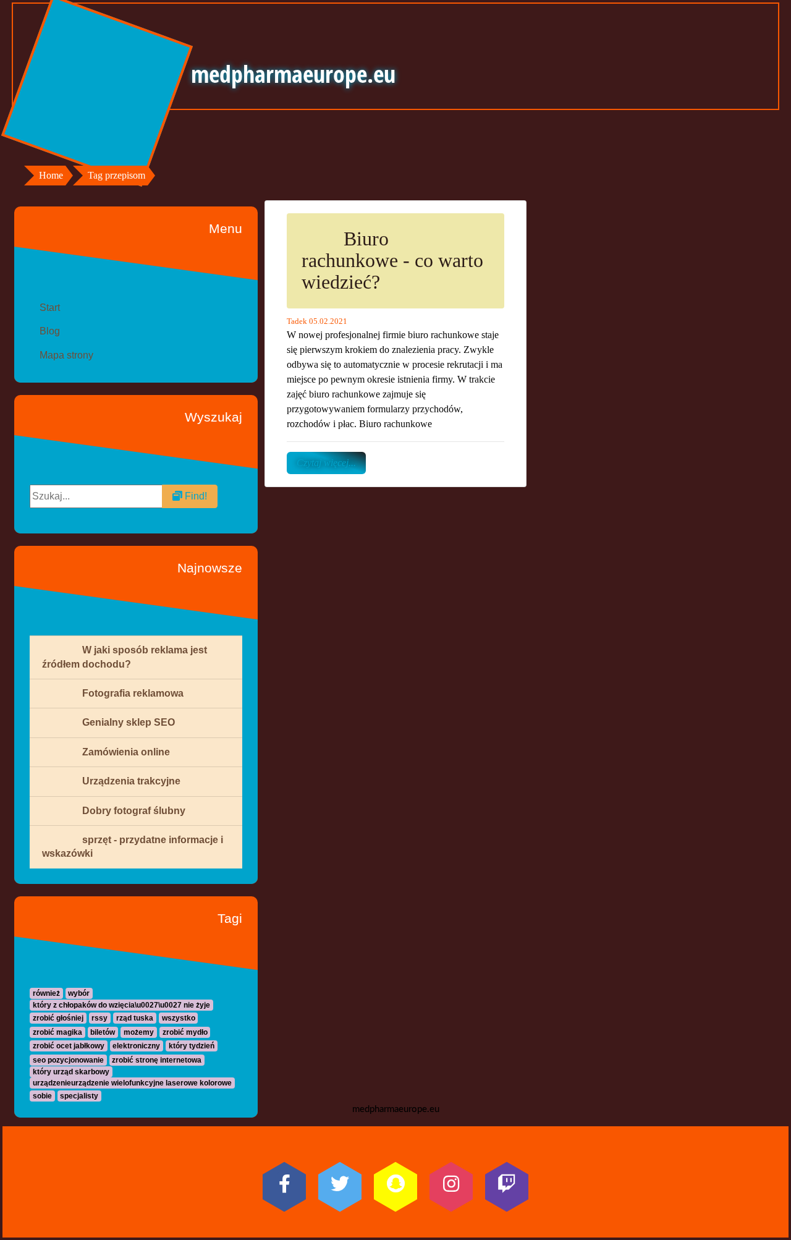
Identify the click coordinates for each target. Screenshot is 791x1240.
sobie (42, 1096)
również (46, 993)
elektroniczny (136, 1046)
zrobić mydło (185, 1032)
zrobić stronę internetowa (156, 1060)
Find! (194, 496)
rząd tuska (134, 1018)
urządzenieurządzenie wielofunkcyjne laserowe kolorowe (132, 1083)
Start (50, 307)
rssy (99, 1018)
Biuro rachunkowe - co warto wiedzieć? (392, 260)
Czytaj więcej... (326, 462)
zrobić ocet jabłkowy (68, 1046)
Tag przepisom (116, 175)
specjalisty (79, 1096)
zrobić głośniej (58, 1018)
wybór (79, 993)
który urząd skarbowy (71, 1072)
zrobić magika (57, 1032)
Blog (50, 331)
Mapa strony (66, 355)
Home (51, 175)
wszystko (178, 1018)
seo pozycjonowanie (68, 1060)
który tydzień (191, 1046)
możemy (139, 1032)
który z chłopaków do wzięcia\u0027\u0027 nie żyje (121, 1005)
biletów (102, 1032)
